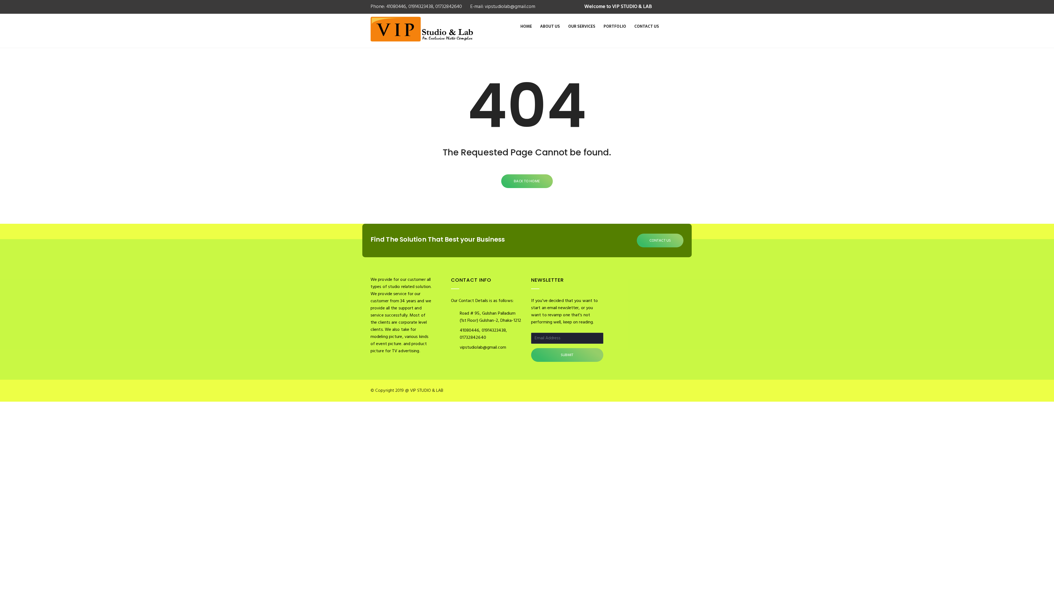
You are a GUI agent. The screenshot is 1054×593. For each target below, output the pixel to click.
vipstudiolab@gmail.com (509, 7)
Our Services (581, 26)
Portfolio (615, 26)
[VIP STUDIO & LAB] (422, 35)
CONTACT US (660, 240)
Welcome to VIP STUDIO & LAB (618, 7)
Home (526, 26)
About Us (550, 26)
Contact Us (646, 26)
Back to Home (527, 181)
